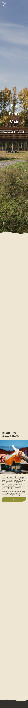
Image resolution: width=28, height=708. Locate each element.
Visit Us (14, 499)
